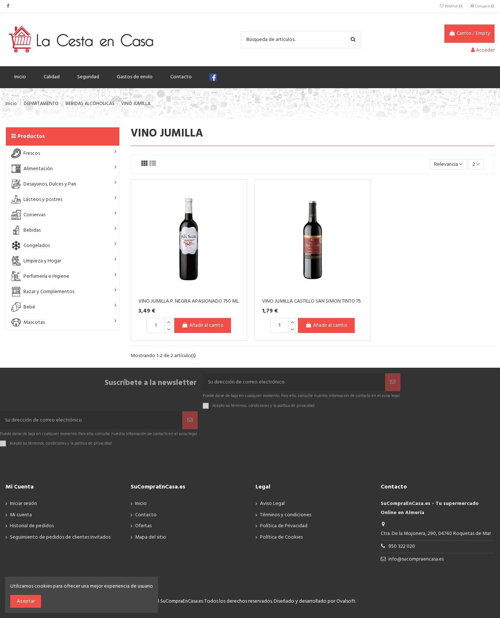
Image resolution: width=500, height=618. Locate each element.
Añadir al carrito (206, 325)
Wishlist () (453, 6)
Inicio (141, 503)
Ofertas (143, 526)
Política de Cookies (281, 537)
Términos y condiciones (285, 515)
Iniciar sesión (23, 503)
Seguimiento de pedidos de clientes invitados (60, 537)
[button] (62, 153)
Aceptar (26, 601)
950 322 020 (401, 546)
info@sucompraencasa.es (416, 559)
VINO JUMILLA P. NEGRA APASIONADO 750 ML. (188, 301)
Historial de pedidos (32, 526)
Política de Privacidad (283, 526)
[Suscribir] (392, 382)
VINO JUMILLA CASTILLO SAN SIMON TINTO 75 (311, 301)
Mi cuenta (21, 515)
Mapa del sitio (150, 537)
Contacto (146, 515)
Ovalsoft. (346, 601)
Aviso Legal (272, 503)
